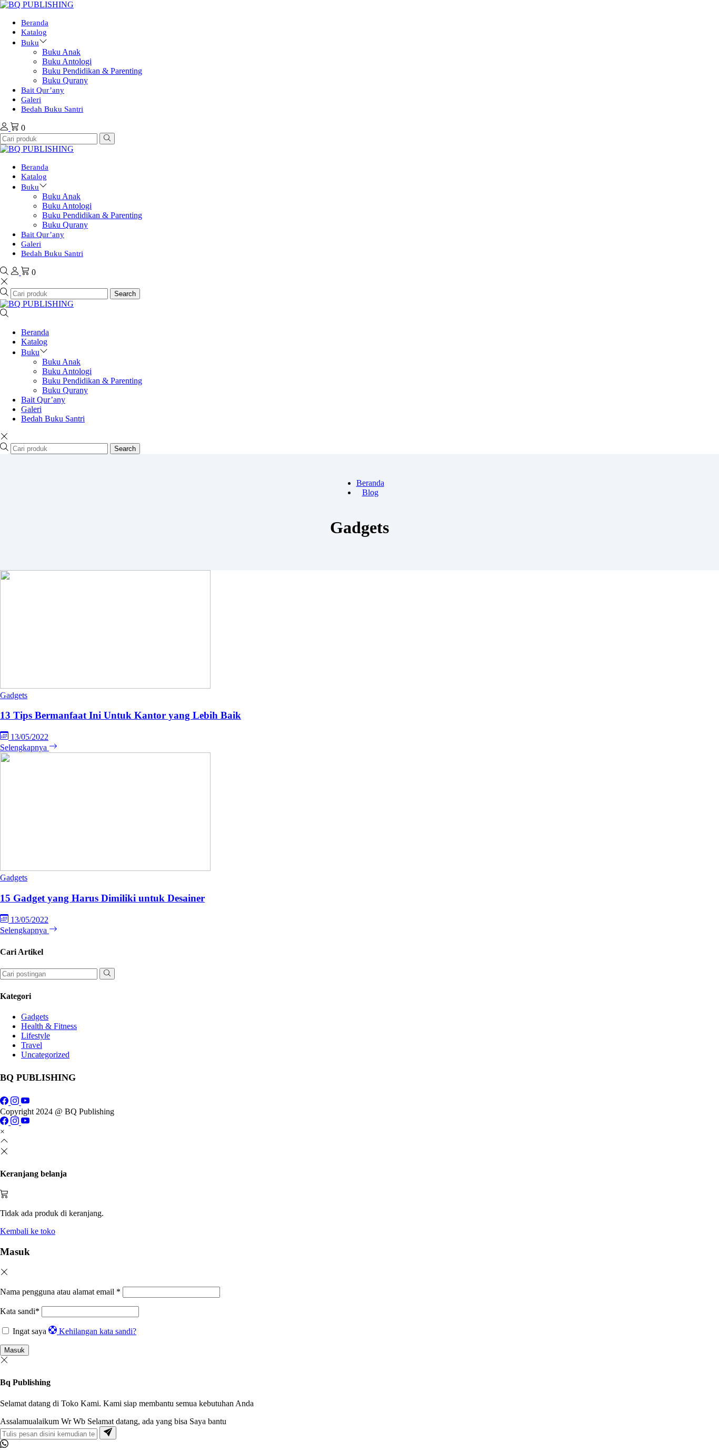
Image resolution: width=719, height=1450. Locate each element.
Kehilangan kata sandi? (97, 1331)
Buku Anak (61, 51)
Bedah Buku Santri (52, 109)
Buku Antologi (67, 61)
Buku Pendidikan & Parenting (92, 70)
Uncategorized (45, 1054)
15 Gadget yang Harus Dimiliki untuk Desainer (102, 898)
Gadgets (13, 695)
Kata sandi (19, 1311)
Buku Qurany (65, 80)
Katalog (34, 32)
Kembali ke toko (27, 1231)
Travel (31, 1045)
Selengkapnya (24, 747)
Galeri (31, 99)
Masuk (14, 1350)
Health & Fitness (49, 1026)
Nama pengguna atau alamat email (60, 1291)
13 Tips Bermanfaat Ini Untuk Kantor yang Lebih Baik (120, 715)
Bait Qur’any (42, 90)
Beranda (34, 22)
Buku (30, 42)
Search (125, 294)
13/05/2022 (29, 736)
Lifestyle (35, 1035)
